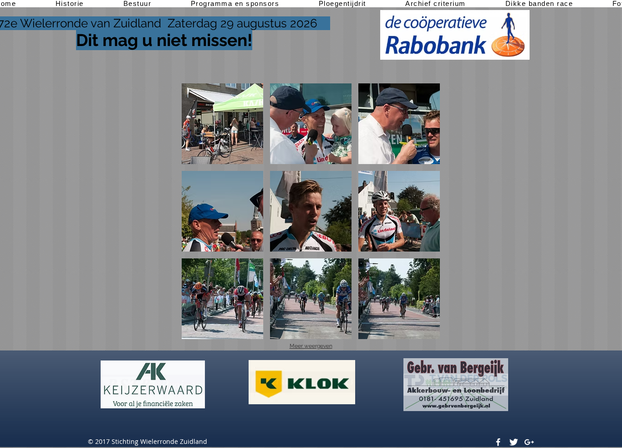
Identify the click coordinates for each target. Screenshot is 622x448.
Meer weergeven (311, 346)
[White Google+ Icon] (529, 442)
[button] (222, 123)
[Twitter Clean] (514, 442)
